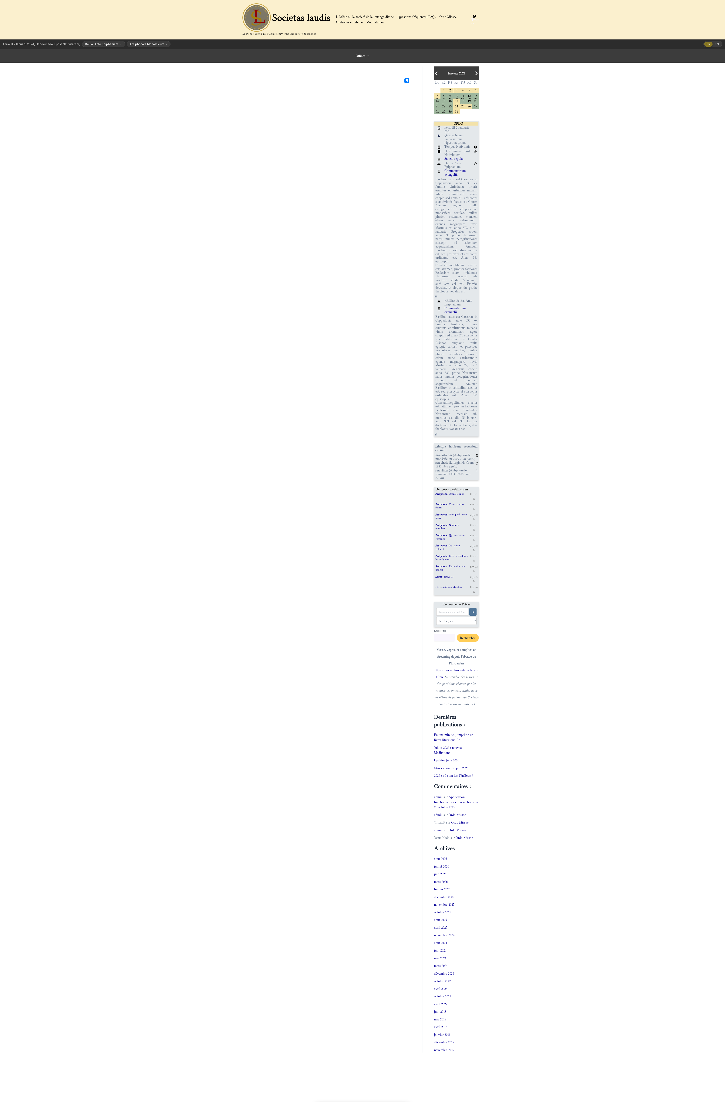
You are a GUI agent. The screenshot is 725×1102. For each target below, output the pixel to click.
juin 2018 (440, 1011)
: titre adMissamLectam (449, 586)
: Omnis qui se (449, 493)
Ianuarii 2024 (456, 73)
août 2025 (440, 920)
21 (437, 106)
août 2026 (440, 859)
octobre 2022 (442, 996)
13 (475, 95)
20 (475, 101)
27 (475, 106)
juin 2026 (440, 874)
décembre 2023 (444, 973)
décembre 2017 (444, 1042)
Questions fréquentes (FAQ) (417, 17)
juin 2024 (440, 950)
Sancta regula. (454, 158)
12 (469, 95)
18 (462, 101)
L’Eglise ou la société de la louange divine (365, 17)
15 (443, 101)
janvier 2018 (442, 1034)
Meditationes (375, 22)
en (717, 44)
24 (456, 106)
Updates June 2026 (446, 760)
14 (437, 101)
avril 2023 (440, 989)
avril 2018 (440, 1027)
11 (462, 95)
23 (450, 106)
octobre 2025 (442, 912)
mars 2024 (441, 966)
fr (708, 44)
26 (469, 106)
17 (456, 101)
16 (450, 101)
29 (443, 111)
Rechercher (440, 630)
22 (443, 106)
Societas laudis (301, 17)
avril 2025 (440, 927)
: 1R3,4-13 (444, 576)
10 (456, 95)
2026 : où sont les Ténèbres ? (453, 775)
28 (437, 111)
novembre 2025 (444, 904)
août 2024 (440, 943)
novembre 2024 (444, 935)
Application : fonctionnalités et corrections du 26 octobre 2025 (456, 802)
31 (456, 111)
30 (450, 111)
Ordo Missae (448, 17)
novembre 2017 (444, 1050)
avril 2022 (440, 1004)
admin (438, 797)
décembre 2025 (444, 897)
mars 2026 (441, 882)
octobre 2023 (442, 981)
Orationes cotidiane (349, 22)
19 (469, 101)
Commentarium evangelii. (455, 172)
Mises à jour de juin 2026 (451, 768)
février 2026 (442, 889)
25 (462, 106)
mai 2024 (440, 958)
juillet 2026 (441, 866)
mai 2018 (440, 1019)
